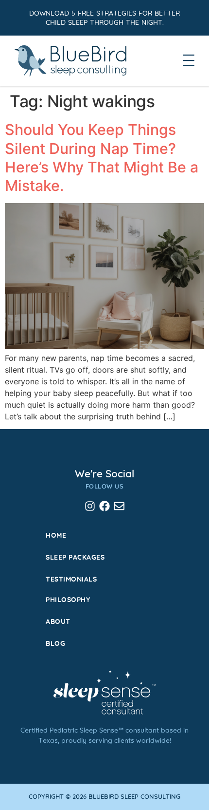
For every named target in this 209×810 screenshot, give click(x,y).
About (58, 621)
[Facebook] (104, 506)
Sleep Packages (75, 556)
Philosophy (68, 599)
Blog (55, 643)
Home (56, 534)
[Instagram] (90, 506)
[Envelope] (119, 506)
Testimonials (71, 578)
